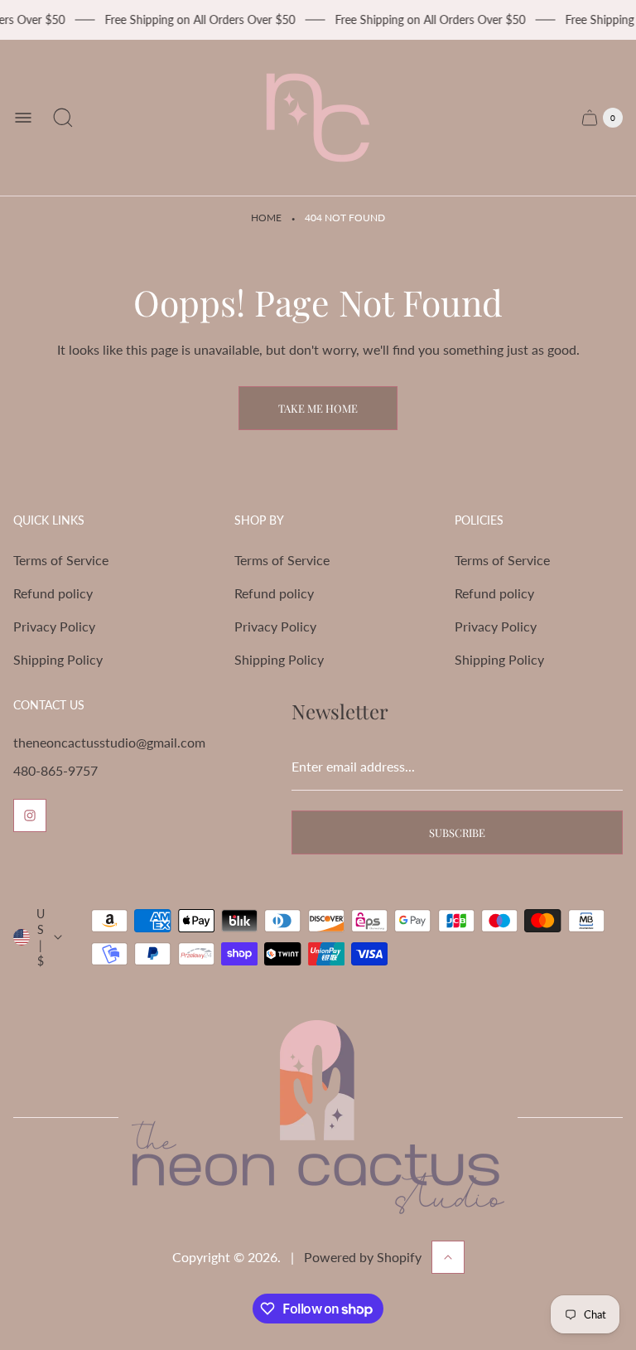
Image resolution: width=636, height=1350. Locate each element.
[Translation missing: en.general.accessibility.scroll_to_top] (448, 1257)
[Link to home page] (318, 1117)
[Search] (63, 117)
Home (266, 217)
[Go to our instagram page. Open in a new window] (29, 815)
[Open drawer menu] (23, 117)
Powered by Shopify (363, 1257)
